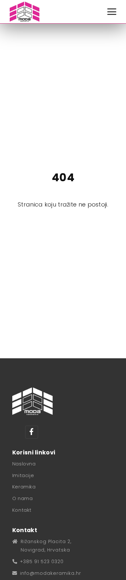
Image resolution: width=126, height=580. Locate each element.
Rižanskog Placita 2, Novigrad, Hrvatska (46, 545)
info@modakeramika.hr (50, 573)
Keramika (24, 487)
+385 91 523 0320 (42, 561)
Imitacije (23, 475)
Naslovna (24, 464)
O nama (22, 498)
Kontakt (22, 510)
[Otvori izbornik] (111, 11)
